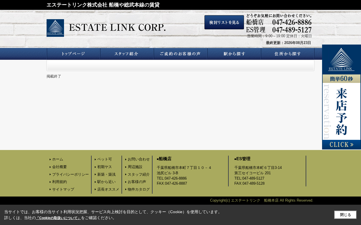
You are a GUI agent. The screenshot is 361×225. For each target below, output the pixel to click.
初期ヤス (104, 167)
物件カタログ (139, 189)
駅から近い (106, 182)
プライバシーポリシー (70, 174)
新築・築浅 (106, 174)
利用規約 (59, 182)
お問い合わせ (139, 159)
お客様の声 (137, 182)
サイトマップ (63, 189)
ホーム (57, 159)
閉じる (345, 215)
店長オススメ (108, 189)
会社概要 (59, 167)
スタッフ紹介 (139, 174)
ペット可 (104, 159)
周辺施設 (135, 167)
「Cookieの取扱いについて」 (58, 218)
